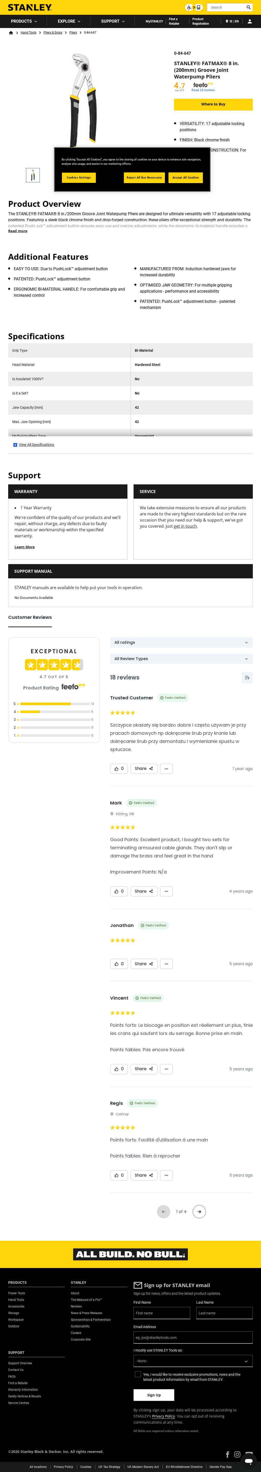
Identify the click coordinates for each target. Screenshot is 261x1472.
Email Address (145, 1327)
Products (21, 21)
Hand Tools (28, 32)
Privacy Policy (163, 1416)
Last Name (205, 1302)
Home (11, 32)
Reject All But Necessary (144, 177)
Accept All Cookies (186, 177)
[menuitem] (23, 21)
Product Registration (200, 21)
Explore (66, 21)
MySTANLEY (154, 21)
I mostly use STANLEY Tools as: (158, 1350)
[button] (227, 1454)
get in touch (185, 526)
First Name (142, 1302)
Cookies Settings (79, 177)
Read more (17, 230)
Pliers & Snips (53, 32)
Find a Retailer (174, 21)
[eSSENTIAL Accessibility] (194, 7)
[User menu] (250, 21)
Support (110, 21)
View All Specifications (36, 445)
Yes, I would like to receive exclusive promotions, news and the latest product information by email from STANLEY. (191, 1377)
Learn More (25, 546)
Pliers (73, 32)
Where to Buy (213, 104)
